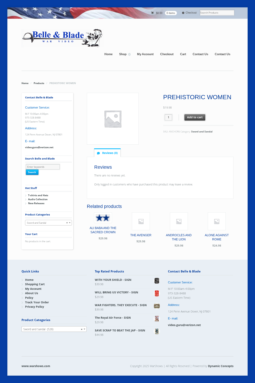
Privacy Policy (34, 307)
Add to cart (195, 117)
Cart (183, 54)
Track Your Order (37, 302)
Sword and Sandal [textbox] (47, 222)
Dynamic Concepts (220, 366)
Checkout (191, 12)
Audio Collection (38, 199)
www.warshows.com (36, 366)
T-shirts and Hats (38, 195)
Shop (123, 54)
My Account (145, 54)
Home (108, 54)
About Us (31, 293)
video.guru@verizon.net (39, 147)
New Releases (36, 203)
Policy (29, 298)
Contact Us (200, 54)
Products (39, 83)
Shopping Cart (35, 284)
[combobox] (48, 222)
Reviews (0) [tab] (109, 153)
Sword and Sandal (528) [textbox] (52, 329)
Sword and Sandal (202, 131)
